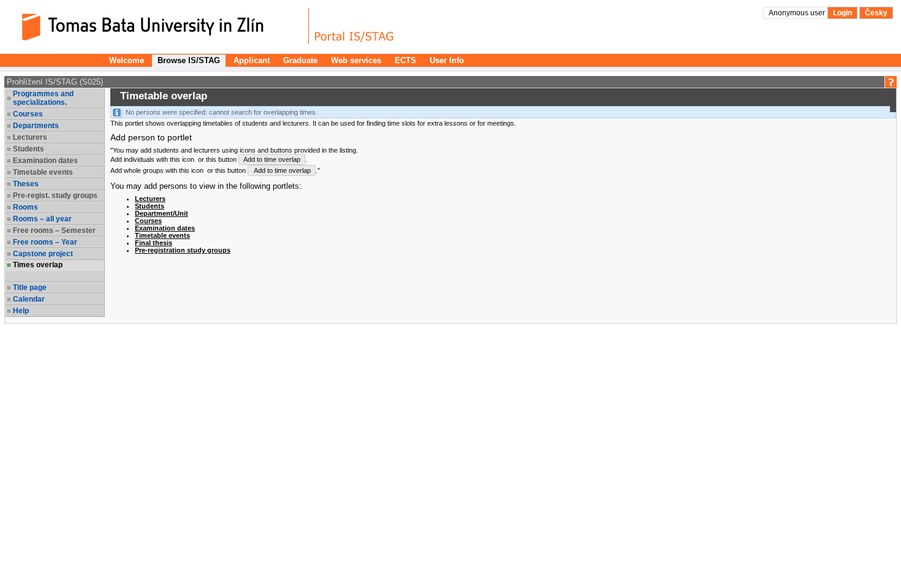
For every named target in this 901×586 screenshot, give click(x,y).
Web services (356, 60)
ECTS (405, 60)
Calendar (29, 299)
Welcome (126, 60)
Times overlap (38, 265)
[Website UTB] (158, 26)
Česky (876, 13)
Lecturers (150, 198)
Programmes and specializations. (43, 98)
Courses (28, 114)
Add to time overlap (271, 159)
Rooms (25, 207)
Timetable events (162, 235)
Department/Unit (161, 213)
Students (149, 206)
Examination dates (165, 228)
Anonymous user (798, 13)
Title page (30, 287)
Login (842, 13)
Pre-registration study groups (182, 250)
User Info (447, 60)
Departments (36, 125)
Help (21, 310)
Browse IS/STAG (189, 60)
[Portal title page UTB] (354, 26)
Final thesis (153, 242)
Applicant (252, 60)
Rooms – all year (42, 219)
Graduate (300, 60)
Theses (26, 184)
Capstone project (43, 253)
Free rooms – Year (45, 242)
